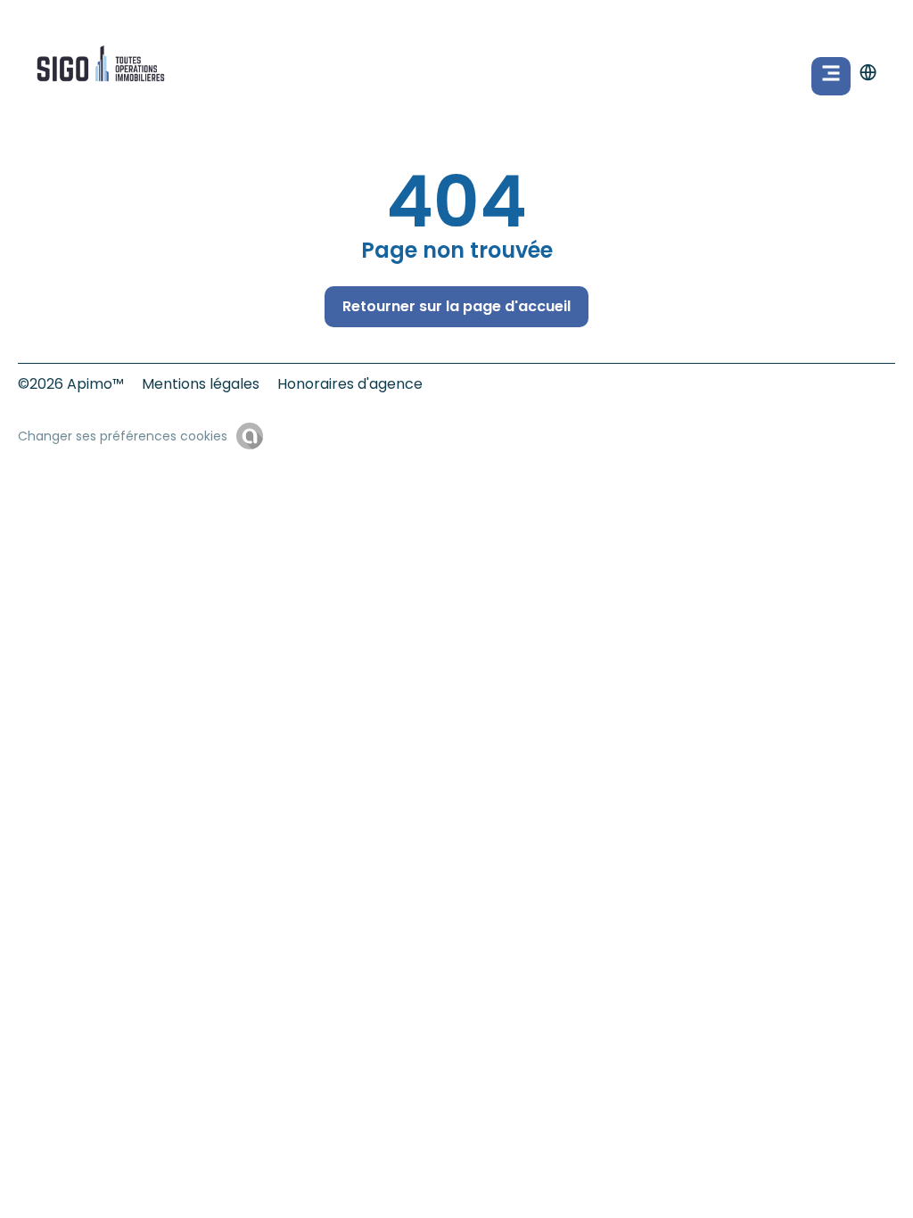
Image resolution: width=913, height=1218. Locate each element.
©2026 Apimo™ (71, 384)
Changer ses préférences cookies (122, 436)
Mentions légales (200, 384)
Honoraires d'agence (350, 384)
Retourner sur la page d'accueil (456, 306)
